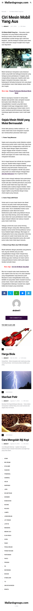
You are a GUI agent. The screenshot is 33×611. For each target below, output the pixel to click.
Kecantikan (8, 493)
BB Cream (7, 462)
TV (5, 581)
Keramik (7, 497)
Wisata (6, 589)
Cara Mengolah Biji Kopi (15, 439)
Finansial (7, 474)
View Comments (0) (16, 318)
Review (6, 574)
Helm (6, 481)
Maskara (7, 527)
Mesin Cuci (7, 531)
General (7, 477)
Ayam (6, 458)
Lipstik (6, 524)
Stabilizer (7, 577)
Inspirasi (7, 485)
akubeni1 (6, 26)
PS (5, 566)
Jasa (5, 489)
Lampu (6, 512)
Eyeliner (7, 466)
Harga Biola (8, 354)
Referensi (7, 570)
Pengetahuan (8, 550)
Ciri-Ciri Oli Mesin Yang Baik (20, 267)
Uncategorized (9, 585)
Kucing (6, 504)
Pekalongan (8, 547)
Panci (6, 543)
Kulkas (6, 508)
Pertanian (7, 554)
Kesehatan (7, 500)
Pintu (6, 558)
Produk (6, 562)
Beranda (4, 11)
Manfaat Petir (9, 397)
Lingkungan (8, 516)
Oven (6, 539)
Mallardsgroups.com (16, 2)
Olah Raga (7, 535)
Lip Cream (7, 520)
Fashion (6, 470)
